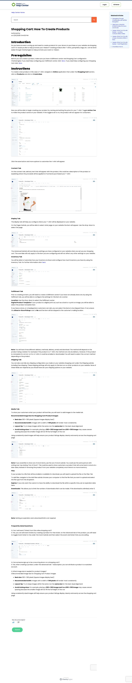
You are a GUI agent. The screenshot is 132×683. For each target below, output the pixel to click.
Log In (105, 4)
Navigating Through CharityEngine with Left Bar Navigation (119, 20)
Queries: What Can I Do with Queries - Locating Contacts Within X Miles (120, 32)
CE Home (116, 4)
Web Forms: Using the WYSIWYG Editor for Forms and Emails (119, 26)
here (44, 262)
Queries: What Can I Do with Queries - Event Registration (120, 43)
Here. (20, 63)
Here (63, 61)
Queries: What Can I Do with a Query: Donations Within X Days (120, 38)
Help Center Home (18, 12)
